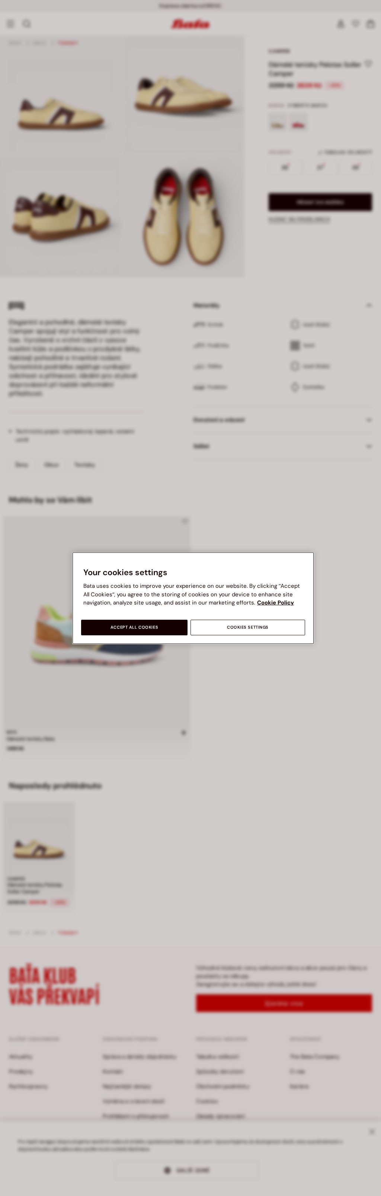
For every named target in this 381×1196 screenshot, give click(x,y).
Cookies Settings (248, 627)
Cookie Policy (275, 602)
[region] (193, 598)
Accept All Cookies (134, 627)
